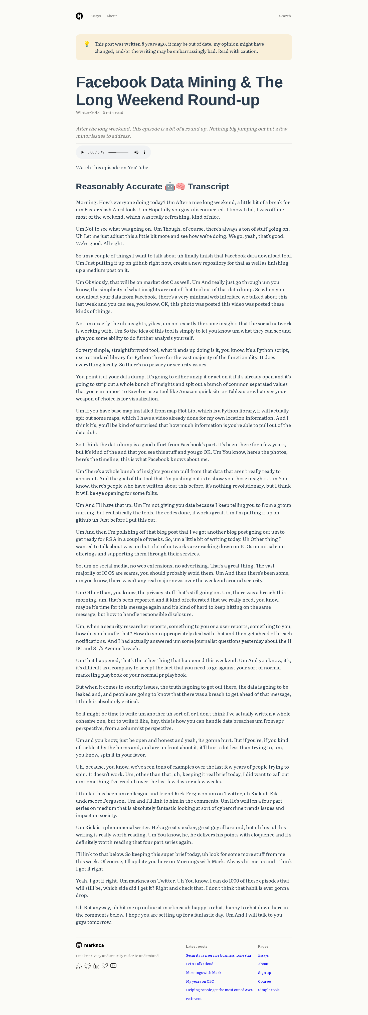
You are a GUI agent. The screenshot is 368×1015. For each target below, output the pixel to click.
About (111, 15)
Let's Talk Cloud (200, 963)
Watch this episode (98, 167)
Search (285, 15)
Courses (264, 981)
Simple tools (268, 989)
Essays (95, 15)
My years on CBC (200, 981)
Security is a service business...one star (219, 955)
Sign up (264, 972)
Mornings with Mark (204, 972)
